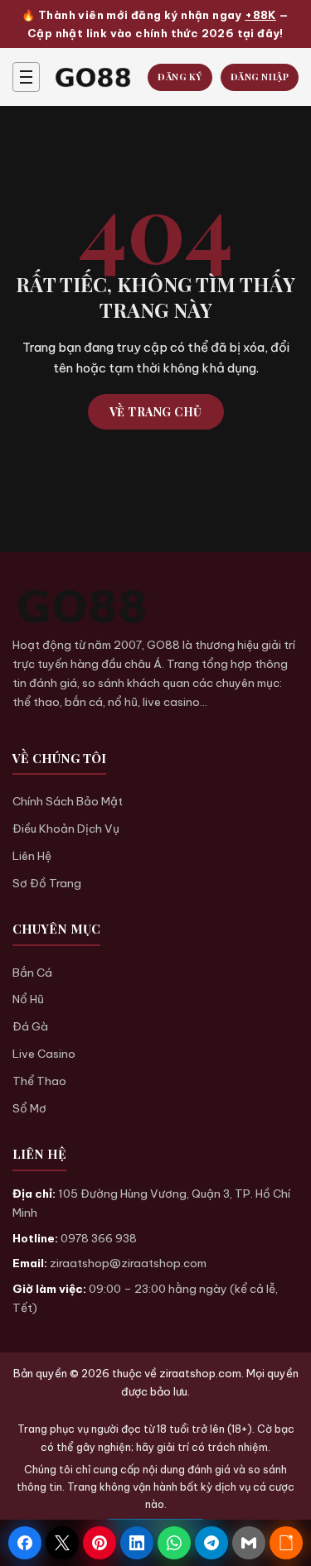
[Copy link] (286, 1542)
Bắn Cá (32, 972)
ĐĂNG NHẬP (260, 76)
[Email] (248, 1542)
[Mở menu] (26, 77)
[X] (62, 1542)
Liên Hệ (31, 855)
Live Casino (43, 1053)
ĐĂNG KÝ (180, 76)
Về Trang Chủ (155, 412)
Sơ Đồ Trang (46, 883)
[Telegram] (211, 1542)
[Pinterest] (99, 1542)
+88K (260, 15)
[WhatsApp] (174, 1542)
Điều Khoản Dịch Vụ (65, 828)
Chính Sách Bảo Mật (67, 801)
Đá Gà (30, 1026)
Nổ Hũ (28, 999)
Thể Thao (39, 1081)
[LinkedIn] (136, 1542)
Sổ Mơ (29, 1108)
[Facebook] (24, 1542)
